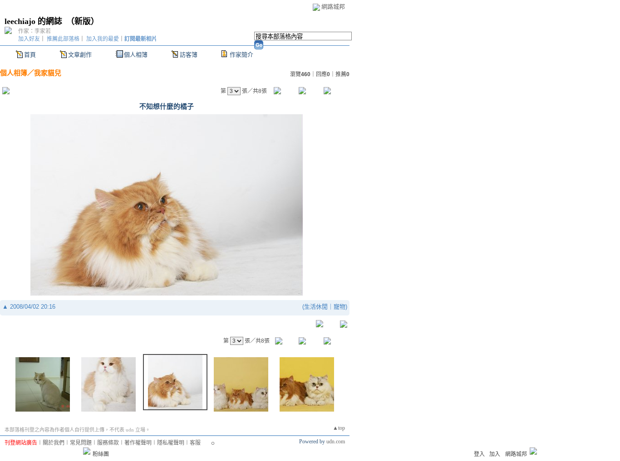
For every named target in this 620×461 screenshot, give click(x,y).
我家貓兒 (47, 73)
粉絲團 (101, 454)
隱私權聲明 (170, 443)
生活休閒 (316, 306)
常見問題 (81, 443)
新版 (82, 21)
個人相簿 (136, 54)
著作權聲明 (138, 443)
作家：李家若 (34, 31)
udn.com (335, 441)
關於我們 (53, 443)
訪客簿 (188, 54)
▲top (339, 428)
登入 (479, 454)
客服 (195, 443)
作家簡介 (241, 54)
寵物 (339, 306)
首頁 (30, 54)
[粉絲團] (86, 451)
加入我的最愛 (102, 39)
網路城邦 (333, 6)
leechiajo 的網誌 (33, 21)
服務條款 (108, 443)
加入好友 (29, 39)
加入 (494, 454)
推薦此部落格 (63, 39)
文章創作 (80, 54)
